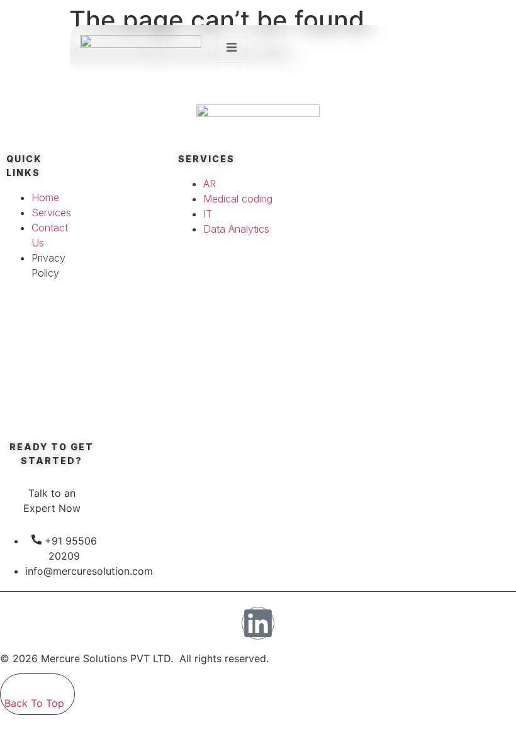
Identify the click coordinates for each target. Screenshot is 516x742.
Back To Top (34, 703)
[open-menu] (231, 49)
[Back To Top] (11, 685)
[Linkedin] (258, 623)
